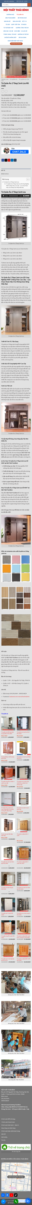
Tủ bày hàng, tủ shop (9, 34)
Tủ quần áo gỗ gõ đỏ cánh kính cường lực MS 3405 (23, 936)
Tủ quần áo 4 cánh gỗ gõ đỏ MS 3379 (7, 959)
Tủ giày (8, 24)
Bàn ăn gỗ (7, 21)
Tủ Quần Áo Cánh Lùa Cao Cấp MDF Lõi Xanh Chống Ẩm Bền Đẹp (7, 809)
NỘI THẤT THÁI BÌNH (9, 1)
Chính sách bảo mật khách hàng (10, 1131)
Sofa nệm (17, 31)
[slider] (27, 195)
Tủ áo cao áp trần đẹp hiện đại (7, 834)
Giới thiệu (4, 1137)
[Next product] (2, 91)
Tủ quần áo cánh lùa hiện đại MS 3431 (23, 888)
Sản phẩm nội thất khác (15, 40)
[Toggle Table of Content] (27, 179)
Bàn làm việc (17, 21)
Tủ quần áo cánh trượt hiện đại (23, 808)
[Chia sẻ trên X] (6, 160)
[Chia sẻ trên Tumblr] (15, 160)
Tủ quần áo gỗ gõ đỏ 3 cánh (22, 834)
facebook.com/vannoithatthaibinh (19, 696)
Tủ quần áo (20, 14)
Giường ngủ (10, 14)
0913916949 (5, 1098)
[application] (16, 196)
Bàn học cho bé (8, 31)
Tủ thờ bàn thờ (8, 27)
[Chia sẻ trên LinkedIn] (12, 160)
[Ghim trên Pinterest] (9, 160)
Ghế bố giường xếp (10, 37)
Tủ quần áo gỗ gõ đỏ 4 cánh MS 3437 (22, 862)
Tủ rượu (23, 24)
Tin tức (3, 1140)
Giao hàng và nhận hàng (8, 1128)
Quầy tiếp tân (15, 24)
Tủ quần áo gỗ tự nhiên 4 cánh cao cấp (7, 782)
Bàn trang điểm (10, 18)
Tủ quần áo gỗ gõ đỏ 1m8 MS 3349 (23, 959)
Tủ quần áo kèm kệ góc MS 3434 (7, 888)
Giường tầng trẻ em (22, 27)
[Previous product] (6, 91)
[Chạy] (4, 196)
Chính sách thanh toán (8, 1122)
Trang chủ (4, 79)
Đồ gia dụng (22, 37)
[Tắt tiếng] (24, 196)
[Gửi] (29, 4)
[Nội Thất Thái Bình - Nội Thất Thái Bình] (16, 10)
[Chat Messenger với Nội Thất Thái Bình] (3, 1201)
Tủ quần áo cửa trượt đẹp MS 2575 (23, 757)
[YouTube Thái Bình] (11, 1195)
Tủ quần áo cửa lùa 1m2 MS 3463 (23, 732)
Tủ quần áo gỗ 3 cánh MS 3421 (7, 936)
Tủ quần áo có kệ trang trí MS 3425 (23, 914)
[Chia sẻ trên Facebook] (2, 160)
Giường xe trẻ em (23, 34)
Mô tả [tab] (3, 170)
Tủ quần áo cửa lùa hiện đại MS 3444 (7, 862)
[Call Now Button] (16, 1201)
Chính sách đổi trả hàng (8, 1119)
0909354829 (5, 1100)
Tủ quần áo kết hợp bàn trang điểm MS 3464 (7, 732)
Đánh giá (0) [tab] (5, 174)
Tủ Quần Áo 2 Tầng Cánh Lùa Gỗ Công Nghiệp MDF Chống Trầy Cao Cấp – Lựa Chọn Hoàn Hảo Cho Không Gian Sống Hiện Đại (17, 185)
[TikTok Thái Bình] (16, 1195)
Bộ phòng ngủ (22, 18)
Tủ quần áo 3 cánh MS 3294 (7, 914)
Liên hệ (3, 1134)
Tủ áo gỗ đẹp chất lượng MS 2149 (7, 757)
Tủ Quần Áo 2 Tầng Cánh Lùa (11, 182)
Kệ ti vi (24, 21)
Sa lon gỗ (24, 31)
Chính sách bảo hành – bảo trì (10, 1125)
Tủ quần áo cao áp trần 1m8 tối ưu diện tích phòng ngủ (23, 783)
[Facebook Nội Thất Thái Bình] (7, 1195)
